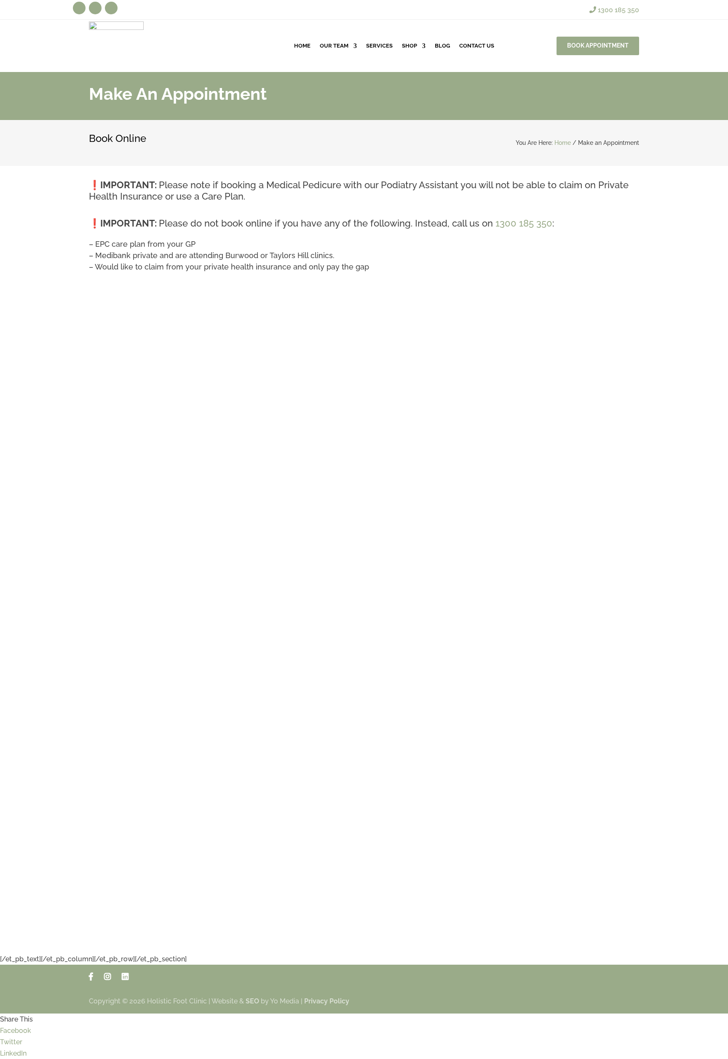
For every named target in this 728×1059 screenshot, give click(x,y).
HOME (302, 46)
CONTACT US (476, 46)
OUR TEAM (334, 46)
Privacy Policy (326, 1001)
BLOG (442, 46)
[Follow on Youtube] (95, 8)
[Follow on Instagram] (111, 8)
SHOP (409, 46)
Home (562, 142)
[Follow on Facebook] (79, 8)
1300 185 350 (617, 10)
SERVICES (379, 46)
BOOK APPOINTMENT (598, 45)
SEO (252, 1001)
